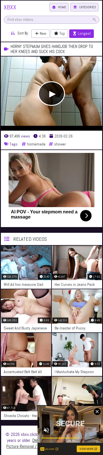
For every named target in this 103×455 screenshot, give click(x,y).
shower (59, 144)
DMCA (37, 440)
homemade (35, 144)
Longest (84, 33)
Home (61, 7)
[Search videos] (94, 20)
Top (62, 33)
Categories (87, 7)
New (42, 33)
